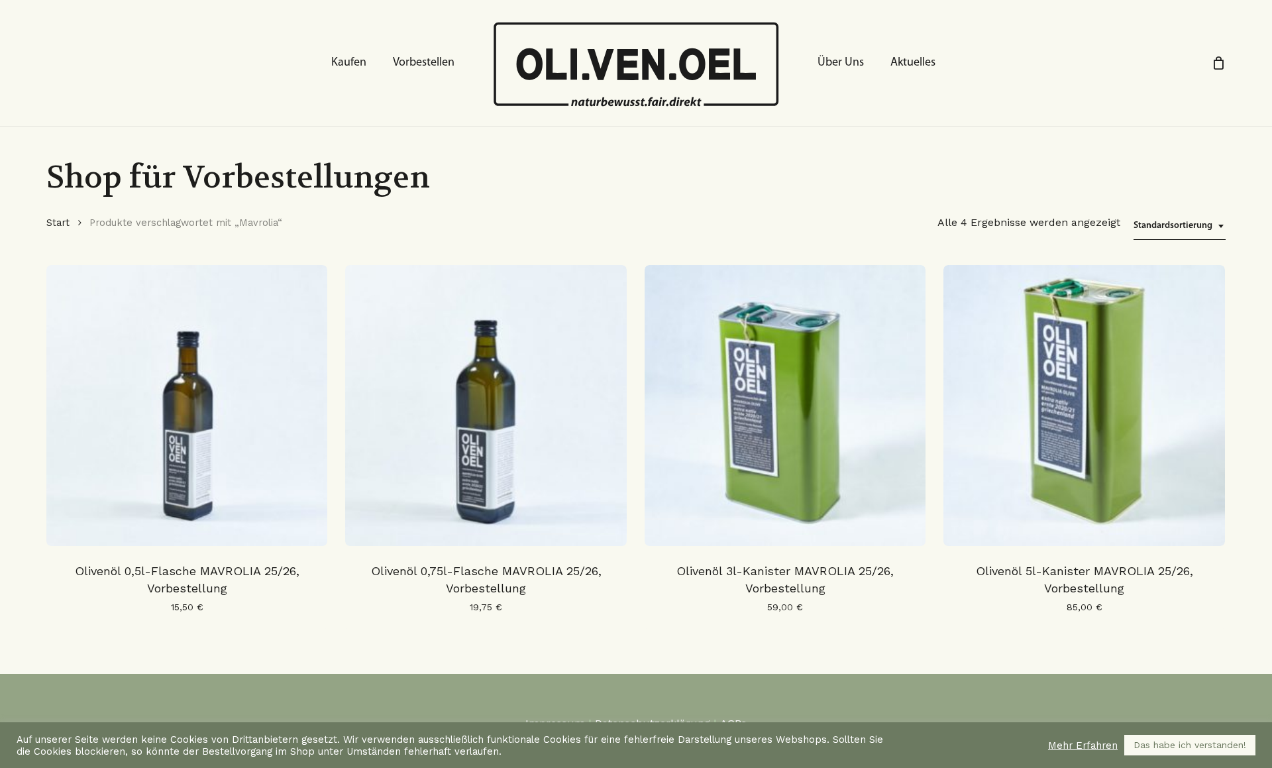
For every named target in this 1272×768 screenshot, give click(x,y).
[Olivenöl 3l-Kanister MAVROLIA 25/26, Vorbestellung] (785, 405)
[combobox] (1180, 226)
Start (58, 223)
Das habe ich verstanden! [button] (1190, 745)
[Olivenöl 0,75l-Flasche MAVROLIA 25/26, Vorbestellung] (485, 405)
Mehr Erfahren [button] (1083, 745)
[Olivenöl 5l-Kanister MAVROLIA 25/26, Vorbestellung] (1083, 405)
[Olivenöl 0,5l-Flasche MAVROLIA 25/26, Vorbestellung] (186, 405)
